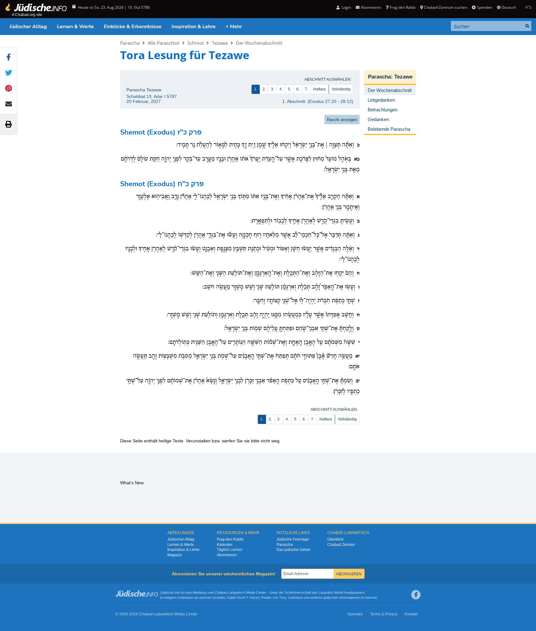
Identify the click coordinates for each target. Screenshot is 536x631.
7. (306, 89)
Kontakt (411, 614)
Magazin (174, 555)
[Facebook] (416, 594)
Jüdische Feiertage (293, 539)
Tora (282, 597)
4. (281, 89)
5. (289, 89)
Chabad (221, 592)
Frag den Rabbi (403, 7)
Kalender (224, 544)
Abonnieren (227, 555)
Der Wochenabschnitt (259, 43)
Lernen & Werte (75, 26)
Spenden (484, 7)
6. (297, 89)
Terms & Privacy (383, 614)
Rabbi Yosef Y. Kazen (243, 597)
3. (272, 89)
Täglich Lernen (229, 549)
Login (346, 7)
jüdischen (331, 597)
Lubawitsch (236, 592)
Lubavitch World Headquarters (342, 592)
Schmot (195, 43)
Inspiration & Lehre (193, 26)
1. (255, 89)
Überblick (335, 539)
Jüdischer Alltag (28, 26)
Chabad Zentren (341, 544)
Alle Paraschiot (163, 43)
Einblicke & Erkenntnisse (132, 26)
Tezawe (220, 43)
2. (264, 89)
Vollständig (341, 89)
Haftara (319, 89)
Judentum (295, 597)
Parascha (130, 43)
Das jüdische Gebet (293, 549)
